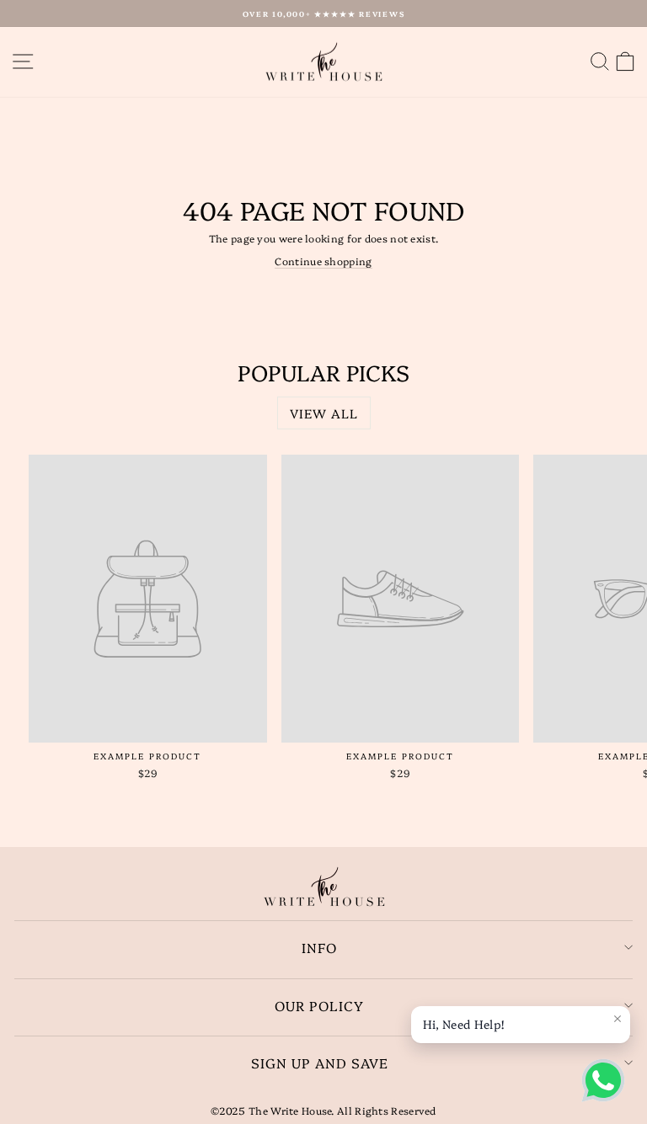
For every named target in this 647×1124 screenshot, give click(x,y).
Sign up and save (319, 1062)
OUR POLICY (319, 1005)
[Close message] (617, 1018)
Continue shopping (323, 261)
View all (324, 413)
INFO (319, 947)
